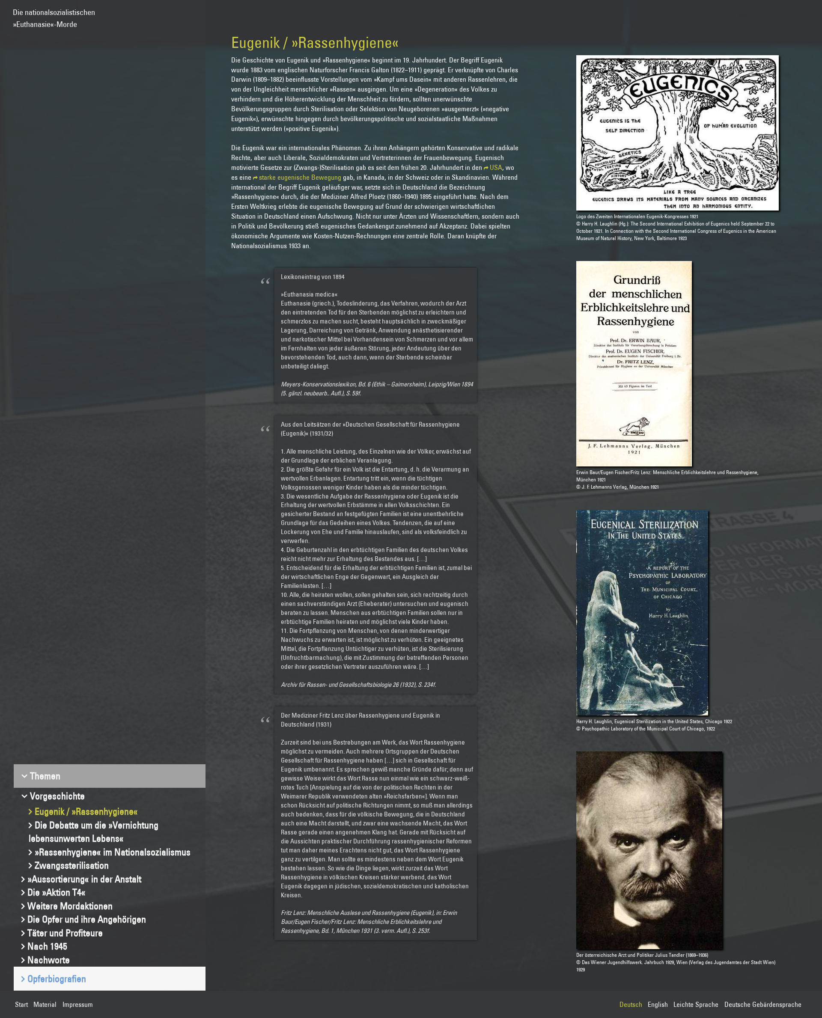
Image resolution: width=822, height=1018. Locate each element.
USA (496, 167)
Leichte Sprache (695, 1004)
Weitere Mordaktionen (70, 906)
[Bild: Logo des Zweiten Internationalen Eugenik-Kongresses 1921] (677, 133)
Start (21, 1004)
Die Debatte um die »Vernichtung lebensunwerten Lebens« (93, 832)
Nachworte (48, 960)
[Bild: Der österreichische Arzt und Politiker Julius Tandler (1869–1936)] (649, 850)
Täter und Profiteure (65, 933)
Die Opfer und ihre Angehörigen (86, 919)
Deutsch (630, 1004)
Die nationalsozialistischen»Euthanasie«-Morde (54, 14)
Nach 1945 (47, 946)
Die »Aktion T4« (56, 892)
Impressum (78, 1004)
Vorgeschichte (57, 796)
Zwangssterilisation (72, 865)
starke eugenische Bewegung (300, 177)
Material (45, 1004)
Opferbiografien (56, 979)
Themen (45, 776)
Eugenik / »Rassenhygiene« (86, 811)
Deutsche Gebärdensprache (762, 1004)
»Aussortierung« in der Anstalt (84, 879)
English (658, 1004)
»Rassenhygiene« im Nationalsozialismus (113, 852)
